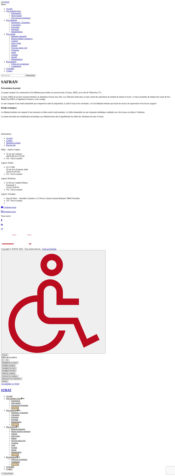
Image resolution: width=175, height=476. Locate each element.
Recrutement (11, 457)
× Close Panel (7, 474)
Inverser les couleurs (10, 376)
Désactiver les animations (11, 379)
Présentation (15, 401)
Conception (15, 415)
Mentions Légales (13, 143)
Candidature (15, 462)
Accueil (9, 138)
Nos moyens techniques (19, 405)
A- (3, 360)
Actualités (10, 467)
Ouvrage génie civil (18, 441)
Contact (9, 140)
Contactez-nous (9, 207)
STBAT (6, 390)
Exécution (15, 417)
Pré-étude (14, 420)
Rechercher (30, 75)
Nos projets (10, 427)
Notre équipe (16, 403)
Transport (14, 443)
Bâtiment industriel (18, 429)
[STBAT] (5, 2)
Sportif (13, 450)
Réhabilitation (16, 422)
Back (15, 408)
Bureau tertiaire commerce (20, 432)
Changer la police (8, 365)
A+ (7, 360)
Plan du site (11, 145)
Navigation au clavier (10, 363)
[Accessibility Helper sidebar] (53, 302)
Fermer (4, 355)
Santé (13, 445)
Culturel (14, 434)
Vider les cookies (8, 373)
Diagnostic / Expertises (19, 413)
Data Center (15, 436)
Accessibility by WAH (10, 384)
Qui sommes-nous (13, 398)
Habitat (14, 438)
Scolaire (14, 448)
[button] (22, 398)
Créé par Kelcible (49, 249)
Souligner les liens (9, 368)
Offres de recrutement (19, 460)
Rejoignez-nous (9, 212)
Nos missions (11, 410)
